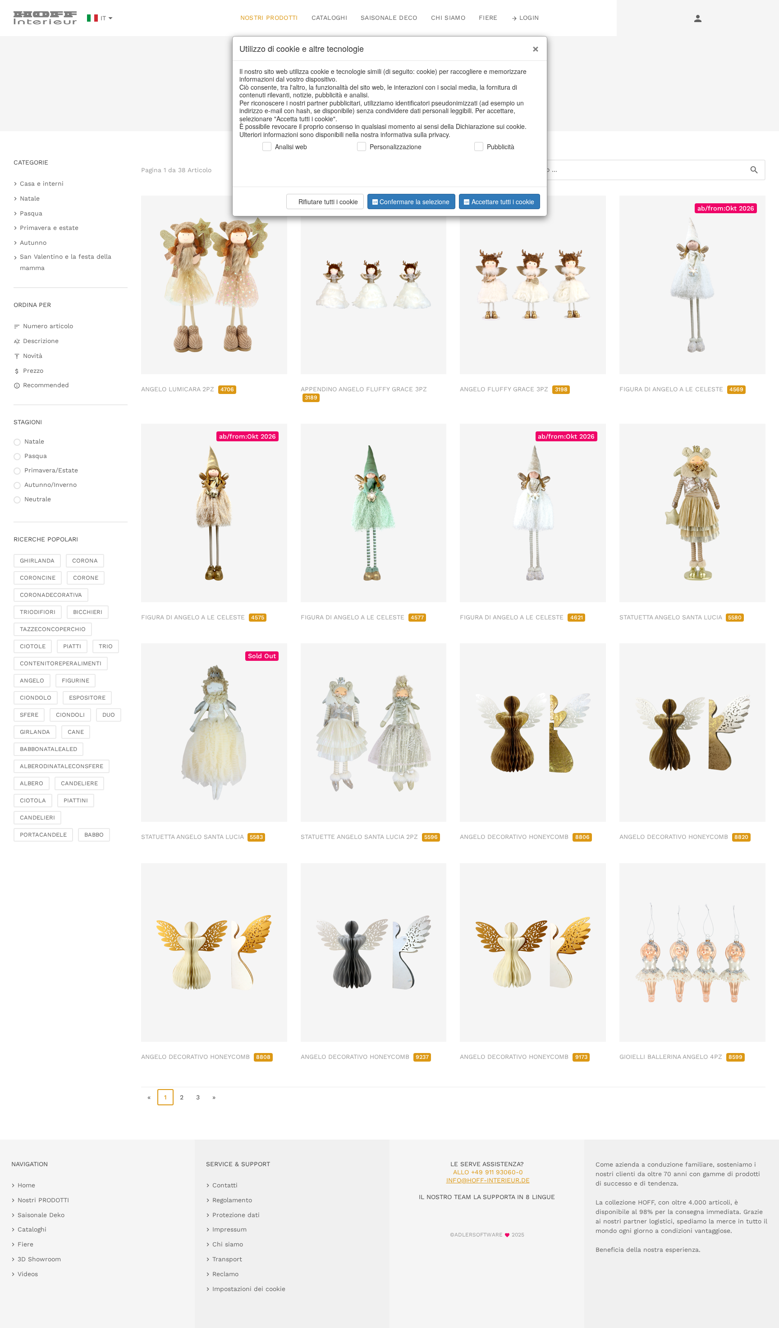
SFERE (29, 714)
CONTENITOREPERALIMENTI (60, 663)
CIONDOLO (35, 697)
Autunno (33, 242)
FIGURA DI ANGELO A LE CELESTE (681, 389)
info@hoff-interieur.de (488, 1180)
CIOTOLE (33, 646)
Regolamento (232, 1200)
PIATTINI (76, 800)
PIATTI (72, 646)
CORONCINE (37, 577)
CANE (76, 731)
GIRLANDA (35, 731)
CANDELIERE (79, 783)
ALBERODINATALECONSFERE (61, 766)
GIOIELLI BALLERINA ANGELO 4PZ (680, 1056)
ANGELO (32, 680)
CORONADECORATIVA (51, 594)
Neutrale (37, 499)
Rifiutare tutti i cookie (328, 201)
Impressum (229, 1229)
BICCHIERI (87, 612)
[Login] (698, 18)
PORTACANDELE (43, 834)
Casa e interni (42, 183)
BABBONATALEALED (48, 749)
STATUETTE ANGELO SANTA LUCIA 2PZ (369, 836)
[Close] (533, 45)
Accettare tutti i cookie (503, 201)
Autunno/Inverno (50, 484)
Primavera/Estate (51, 470)
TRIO (106, 646)
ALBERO (31, 783)
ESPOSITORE (87, 697)
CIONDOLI (70, 714)
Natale (30, 198)
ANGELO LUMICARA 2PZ (187, 389)
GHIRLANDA (37, 560)
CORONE (85, 577)
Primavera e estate (49, 227)
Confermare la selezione (414, 201)
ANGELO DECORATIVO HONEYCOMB (524, 836)
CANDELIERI (37, 817)
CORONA (85, 560)
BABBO (94, 834)
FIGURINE (75, 680)
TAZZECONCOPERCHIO (53, 629)
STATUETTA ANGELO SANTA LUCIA (680, 617)
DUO (108, 714)
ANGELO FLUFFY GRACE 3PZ (513, 389)
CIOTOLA (33, 800)
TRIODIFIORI (37, 612)
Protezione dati (236, 1214)
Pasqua (31, 213)
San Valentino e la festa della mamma (65, 262)
